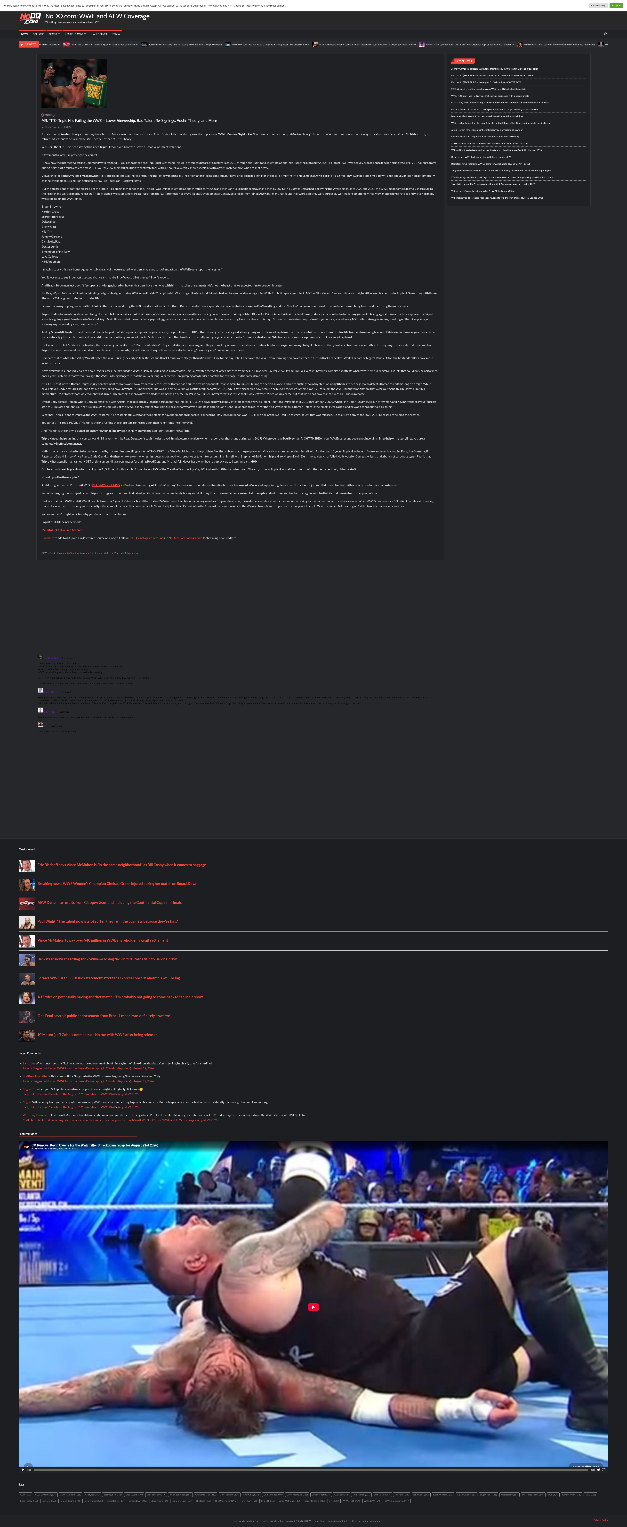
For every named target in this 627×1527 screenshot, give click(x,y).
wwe (136, 553)
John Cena (421, 1494)
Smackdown (81, 553)
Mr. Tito (45, 127)
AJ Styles (92, 1494)
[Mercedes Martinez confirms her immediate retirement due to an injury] (358, 44)
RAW (69, 553)
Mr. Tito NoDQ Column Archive (61, 530)
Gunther (341, 1494)
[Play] (23, 1469)
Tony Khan (95, 553)
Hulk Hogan (361, 1494)
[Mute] (598, 1469)
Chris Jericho (229, 1494)
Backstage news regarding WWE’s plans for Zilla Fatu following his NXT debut (490, 163)
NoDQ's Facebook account (185, 538)
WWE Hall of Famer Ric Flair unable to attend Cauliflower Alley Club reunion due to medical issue (491, 44)
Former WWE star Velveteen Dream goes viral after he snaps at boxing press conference (309, 44)
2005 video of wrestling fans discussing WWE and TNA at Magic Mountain (488, 89)
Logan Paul (488, 1494)
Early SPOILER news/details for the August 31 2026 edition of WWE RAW (69, 1094)
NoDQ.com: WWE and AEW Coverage (97, 16)
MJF (553, 1494)
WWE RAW (372, 1500)
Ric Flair (49, 1500)
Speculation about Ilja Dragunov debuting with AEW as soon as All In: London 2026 (493, 184)
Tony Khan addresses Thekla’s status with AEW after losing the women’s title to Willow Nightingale (501, 170)
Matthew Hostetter (35, 1076)
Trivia (116, 34)
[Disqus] (240, 693)
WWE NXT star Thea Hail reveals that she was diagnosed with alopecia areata (109, 44)
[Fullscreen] (604, 1469)
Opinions (38, 34)
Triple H (107, 553)
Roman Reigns (70, 1500)
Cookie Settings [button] (598, 5)
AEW (44, 553)
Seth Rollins (116, 1500)
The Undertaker (225, 1500)
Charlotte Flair (205, 1494)
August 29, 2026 (143, 1068)
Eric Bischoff (321, 1494)
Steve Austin (160, 1500)
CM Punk (251, 1494)
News (24, 34)
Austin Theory (56, 553)
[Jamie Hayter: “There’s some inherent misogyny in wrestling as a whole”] (544, 44)
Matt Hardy (509, 1494)
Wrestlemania (315, 1500)
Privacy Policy (601, 1520)
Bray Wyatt (134, 1494)
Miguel (27, 1089)
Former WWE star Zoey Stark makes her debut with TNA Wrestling (485, 136)
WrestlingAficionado (36, 1115)
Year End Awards (75, 34)
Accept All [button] (616, 5)
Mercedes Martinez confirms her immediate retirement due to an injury (398, 44)
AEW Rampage (70, 1494)
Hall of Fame (99, 34)
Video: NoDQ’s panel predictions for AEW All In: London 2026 (482, 190)
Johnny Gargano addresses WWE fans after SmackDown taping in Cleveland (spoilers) (494, 68)
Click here (47, 538)
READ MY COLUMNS (106, 485)
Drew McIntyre (297, 1494)
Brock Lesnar (156, 1494)
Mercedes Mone (533, 1494)
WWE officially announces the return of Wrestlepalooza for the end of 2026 (489, 143)
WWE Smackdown (397, 1500)
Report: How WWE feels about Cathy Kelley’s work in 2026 (481, 156)
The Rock (203, 1500)
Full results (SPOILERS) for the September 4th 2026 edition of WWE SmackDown (492, 75)
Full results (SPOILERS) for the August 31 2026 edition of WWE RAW (486, 82)
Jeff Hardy (382, 1494)
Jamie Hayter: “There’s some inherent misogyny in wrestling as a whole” (585, 44)
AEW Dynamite (45, 1494)
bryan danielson (180, 1494)
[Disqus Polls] (240, 606)
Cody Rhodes (273, 1494)
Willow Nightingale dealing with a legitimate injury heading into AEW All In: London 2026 (496, 150)
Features (54, 34)
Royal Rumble (94, 1500)
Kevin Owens (466, 1494)
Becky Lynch (113, 1494)
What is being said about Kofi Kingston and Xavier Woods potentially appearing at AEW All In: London (502, 177)
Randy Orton (571, 1494)
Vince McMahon (122, 553)
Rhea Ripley (29, 1500)
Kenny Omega (443, 1494)
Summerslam (182, 1500)
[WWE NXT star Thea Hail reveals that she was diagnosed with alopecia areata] (67, 44)
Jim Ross (401, 1494)
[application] (313, 1307)
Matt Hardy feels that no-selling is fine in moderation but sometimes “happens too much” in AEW (206, 44)
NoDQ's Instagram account (145, 538)
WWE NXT (351, 1500)
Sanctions (29, 1063)
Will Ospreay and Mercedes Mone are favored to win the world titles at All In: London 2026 (497, 197)
